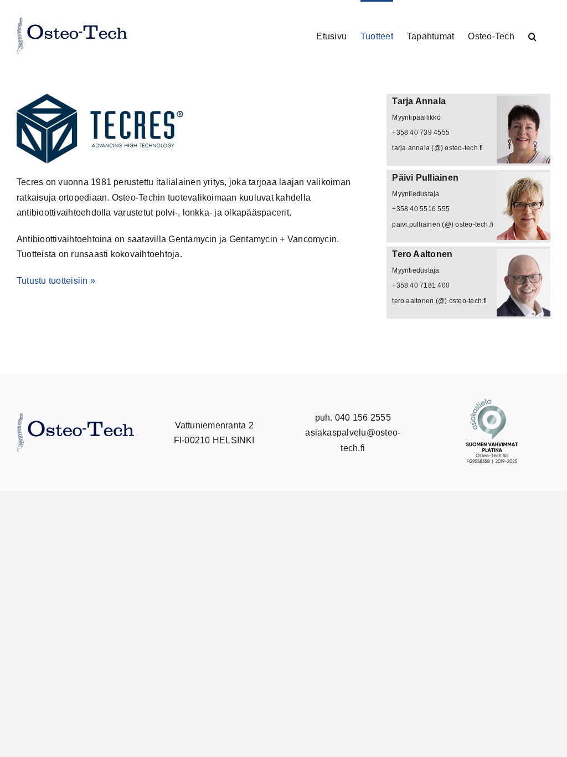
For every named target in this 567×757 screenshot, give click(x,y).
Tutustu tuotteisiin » (56, 280)
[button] (532, 35)
